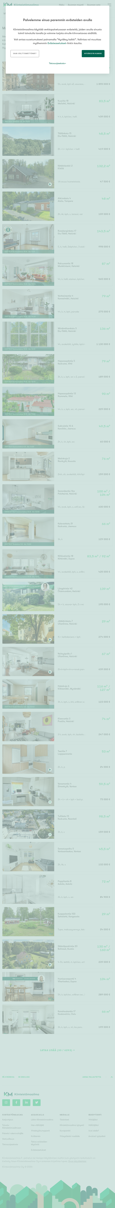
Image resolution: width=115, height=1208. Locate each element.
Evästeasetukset (57, 43)
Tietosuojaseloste (57, 63)
